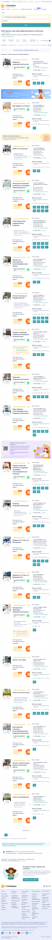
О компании (4, 893)
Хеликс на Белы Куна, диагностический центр (21, 765)
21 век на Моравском (21, 797)
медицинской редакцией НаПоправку (23, 851)
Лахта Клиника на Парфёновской (20, 297)
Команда (34, 896)
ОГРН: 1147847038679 (5, 938)
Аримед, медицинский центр (21, 505)
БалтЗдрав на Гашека (21, 106)
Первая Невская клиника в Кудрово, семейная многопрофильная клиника (20, 470)
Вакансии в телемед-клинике (36, 898)
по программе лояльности (9, 139)
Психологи (44, 9)
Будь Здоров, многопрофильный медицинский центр (21, 411)
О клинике (34, 893)
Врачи (3, 9)
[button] (26, 17)
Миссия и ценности (3, 900)
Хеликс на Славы (19, 660)
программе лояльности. (29, 875)
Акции (3, 12)
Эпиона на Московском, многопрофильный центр (20, 263)
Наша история (4, 896)
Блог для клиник (26, 909)
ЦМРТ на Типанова (20, 149)
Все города (44, 908)
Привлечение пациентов (25, 896)
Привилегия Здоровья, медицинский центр (21, 610)
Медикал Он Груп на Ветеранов (21, 541)
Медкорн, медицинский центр (21, 378)
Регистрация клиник (25, 900)
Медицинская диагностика (45, 898)
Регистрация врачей (25, 903)
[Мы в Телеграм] (44, 886)
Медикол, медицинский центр (21, 63)
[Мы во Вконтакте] (47, 886)
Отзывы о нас (4, 903)
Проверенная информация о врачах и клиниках (16, 897)
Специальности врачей (45, 894)
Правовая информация (46, 936)
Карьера (3, 898)
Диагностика (15, 9)
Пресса (3, 905)
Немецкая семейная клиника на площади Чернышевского (21, 185)
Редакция (3, 907)
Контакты (3, 909)
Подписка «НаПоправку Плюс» (35, 908)
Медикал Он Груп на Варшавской (21, 576)
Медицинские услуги (45, 901)
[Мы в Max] (49, 886)
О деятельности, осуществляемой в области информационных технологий (17, 930)
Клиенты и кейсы (26, 911)
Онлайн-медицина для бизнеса (35, 913)
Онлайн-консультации (26, 9)
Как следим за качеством (35, 904)
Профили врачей (46, 904)
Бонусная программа (14, 903)
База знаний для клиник (26, 918)
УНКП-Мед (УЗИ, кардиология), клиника (19, 223)
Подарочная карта (35, 917)
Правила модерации (24, 914)
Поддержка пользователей (15, 907)
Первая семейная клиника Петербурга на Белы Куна (21, 334)
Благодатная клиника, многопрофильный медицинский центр (21, 730)
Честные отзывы (15, 900)
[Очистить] (48, 17)
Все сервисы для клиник (26, 907)
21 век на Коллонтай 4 (21, 692)
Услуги (8, 9)
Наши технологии (36, 901)
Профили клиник (46, 906)
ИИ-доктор (36, 9)
